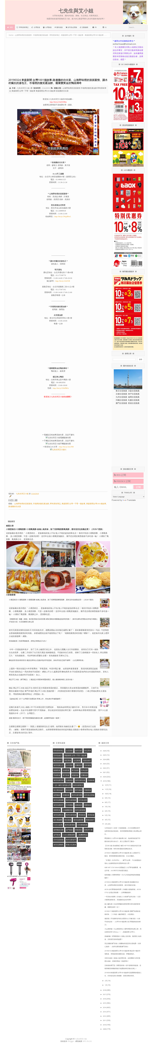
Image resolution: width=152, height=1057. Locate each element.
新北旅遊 (75, 770)
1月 (106, 985)
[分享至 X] (14, 500)
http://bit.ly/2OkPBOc (61, 388)
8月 (106, 802)
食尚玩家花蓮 (71, 815)
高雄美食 (57, 775)
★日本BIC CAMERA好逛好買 (16, 845)
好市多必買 (82, 800)
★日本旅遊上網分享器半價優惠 (17, 789)
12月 (106, 785)
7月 (106, 807)
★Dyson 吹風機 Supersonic (16, 861)
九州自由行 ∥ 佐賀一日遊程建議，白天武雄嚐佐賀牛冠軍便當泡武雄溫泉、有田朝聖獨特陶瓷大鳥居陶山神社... (123, 831)
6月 (106, 811)
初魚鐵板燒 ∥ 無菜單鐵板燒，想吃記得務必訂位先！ (28, 641)
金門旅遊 (69, 830)
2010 (105, 1025)
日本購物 (69, 805)
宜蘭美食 (78, 765)
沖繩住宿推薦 (121, 400)
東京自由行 (58, 760)
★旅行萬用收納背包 (13, 785)
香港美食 (78, 830)
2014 (105, 1007)
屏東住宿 (81, 839)
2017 (105, 994)
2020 (105, 777)
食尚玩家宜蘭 (77, 795)
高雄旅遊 (91, 780)
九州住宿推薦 (121, 397)
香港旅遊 (81, 815)
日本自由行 (58, 755)
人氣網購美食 (68, 810)
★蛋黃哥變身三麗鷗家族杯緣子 (17, 802)
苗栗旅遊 (87, 805)
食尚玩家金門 (71, 839)
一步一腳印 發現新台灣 (62, 785)
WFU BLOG (87, 1041)
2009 (105, 1029)
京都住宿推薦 (121, 394)
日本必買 (84, 770)
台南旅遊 (69, 780)
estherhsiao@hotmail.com (124, 44)
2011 (105, 1020)
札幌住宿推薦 (133, 400)
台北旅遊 (77, 760)
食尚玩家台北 (59, 765)
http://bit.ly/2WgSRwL (62, 216)
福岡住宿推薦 (133, 397)
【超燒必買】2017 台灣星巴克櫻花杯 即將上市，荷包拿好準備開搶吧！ (35, 699)
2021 (105, 772)
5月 (106, 815)
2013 (105, 1012)
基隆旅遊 (78, 805)
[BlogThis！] (12, 500)
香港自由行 (90, 820)
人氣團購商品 (82, 835)
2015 (105, 1003)
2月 (106, 981)
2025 (105, 755)
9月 (106, 798)
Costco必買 (58, 825)
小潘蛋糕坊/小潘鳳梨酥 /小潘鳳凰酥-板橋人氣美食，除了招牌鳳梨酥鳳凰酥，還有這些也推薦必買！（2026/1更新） (55, 529)
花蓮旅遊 (66, 795)
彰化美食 (69, 790)
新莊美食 (67, 760)
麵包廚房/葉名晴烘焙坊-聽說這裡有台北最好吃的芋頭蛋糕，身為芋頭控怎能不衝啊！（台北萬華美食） (47, 660)
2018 (105, 990)
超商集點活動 (59, 830)
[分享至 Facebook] (16, 500)
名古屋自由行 (59, 790)
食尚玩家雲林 (70, 825)
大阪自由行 (87, 760)
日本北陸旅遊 (59, 839)
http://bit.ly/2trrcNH (66, 447)
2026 (105, 751)
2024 (105, 759)
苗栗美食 (57, 810)
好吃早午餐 (88, 830)
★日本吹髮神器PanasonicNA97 (17, 876)
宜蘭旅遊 (84, 775)
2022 (105, 768)
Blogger (71, 1041)
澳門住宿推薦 (121, 403)
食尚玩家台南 (80, 780)
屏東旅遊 (91, 815)
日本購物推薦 (82, 825)
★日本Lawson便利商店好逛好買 (17, 828)
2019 (105, 781)
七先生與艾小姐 (81, 1039)
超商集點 (57, 795)
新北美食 (87, 750)
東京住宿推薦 (121, 390)
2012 (105, 1016)
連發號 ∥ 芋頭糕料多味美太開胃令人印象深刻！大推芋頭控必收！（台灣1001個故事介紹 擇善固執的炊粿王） (122, 921)
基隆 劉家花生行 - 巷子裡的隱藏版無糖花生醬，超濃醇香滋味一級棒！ (35, 718)
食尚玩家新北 (78, 785)
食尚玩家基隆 (80, 810)
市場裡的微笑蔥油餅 (89, 88)
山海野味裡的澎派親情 (71, 88)
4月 (106, 820)
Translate (131, 500)
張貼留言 (11, 521)
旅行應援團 (58, 820)
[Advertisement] (58, 59)
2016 (105, 999)
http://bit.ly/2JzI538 (62, 281)
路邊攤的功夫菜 (62, 91)
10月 (106, 794)
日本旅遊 (87, 765)
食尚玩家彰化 (59, 815)
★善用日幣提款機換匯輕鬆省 (16, 749)
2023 (105, 764)
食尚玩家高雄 (59, 780)
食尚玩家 (78, 750)
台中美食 (69, 765)
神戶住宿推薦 (133, 394)
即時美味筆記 (55, 504)
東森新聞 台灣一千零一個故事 (23, 91)
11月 (106, 789)
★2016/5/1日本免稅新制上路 (16, 768)
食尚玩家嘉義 (59, 800)
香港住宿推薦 (133, 403)
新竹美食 (66, 775)
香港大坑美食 (71, 844)
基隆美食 (75, 775)
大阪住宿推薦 (133, 390)
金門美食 (57, 835)
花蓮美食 (87, 790)
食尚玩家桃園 (71, 800)
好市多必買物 (89, 795)
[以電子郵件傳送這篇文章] (9, 500)
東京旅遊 (67, 820)
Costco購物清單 (69, 835)
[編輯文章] (10, 497)
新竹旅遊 (78, 790)
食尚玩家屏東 (78, 820)
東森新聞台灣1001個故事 (46, 91)
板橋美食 (57, 770)
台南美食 (66, 770)
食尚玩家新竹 (59, 805)
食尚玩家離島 (59, 844)
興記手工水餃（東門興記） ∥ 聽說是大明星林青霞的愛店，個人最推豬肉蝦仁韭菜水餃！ (41, 679)
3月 (106, 824)
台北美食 (69, 750)
